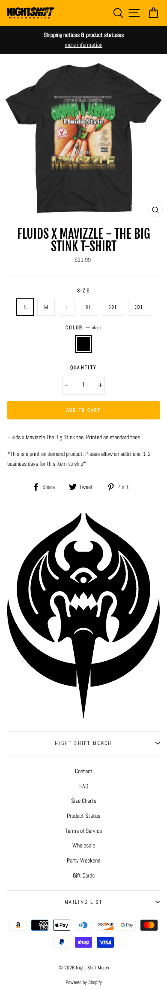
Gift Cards (84, 875)
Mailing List (83, 902)
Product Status (83, 816)
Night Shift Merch (83, 743)
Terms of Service (83, 831)
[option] (83, 40)
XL (88, 307)
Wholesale (83, 845)
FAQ (83, 786)
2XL (113, 307)
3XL (139, 307)
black (83, 344)
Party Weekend (83, 860)
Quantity (83, 367)
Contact (83, 771)
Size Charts (83, 801)
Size (83, 291)
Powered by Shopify (84, 982)
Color (83, 328)
